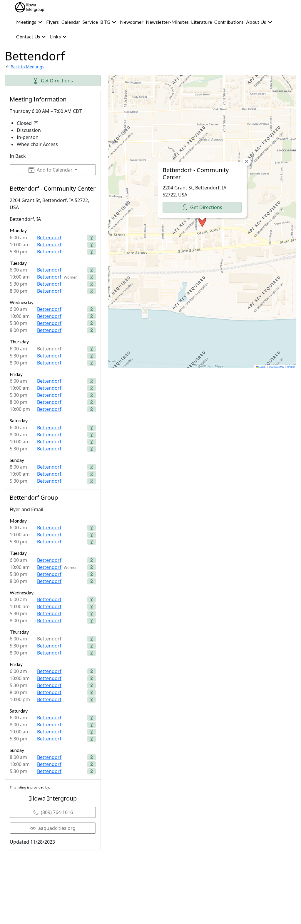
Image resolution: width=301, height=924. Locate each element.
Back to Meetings (27, 66)
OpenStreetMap (276, 366)
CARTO (291, 366)
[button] (202, 221)
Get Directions (57, 80)
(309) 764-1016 (57, 812)
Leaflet (261, 366)
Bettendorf (49, 237)
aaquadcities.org (57, 828)
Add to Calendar (55, 170)
